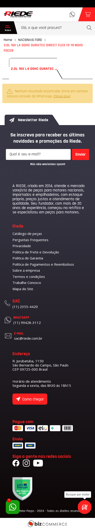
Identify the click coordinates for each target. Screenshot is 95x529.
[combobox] (56, 27)
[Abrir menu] (7, 27)
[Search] (89, 27)
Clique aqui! (61, 96)
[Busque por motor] (85, 507)
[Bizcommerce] (47, 523)
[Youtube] (38, 464)
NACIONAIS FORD (30, 39)
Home (8, 39)
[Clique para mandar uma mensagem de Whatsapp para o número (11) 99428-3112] (72, 14)
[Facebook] (15, 464)
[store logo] (19, 14)
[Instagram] (26, 464)
